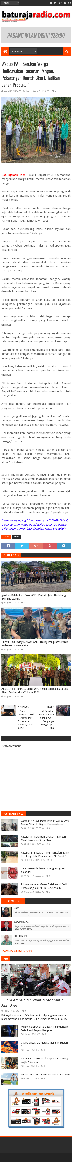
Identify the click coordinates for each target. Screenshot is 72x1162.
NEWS (16, 537)
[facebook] (51, 3)
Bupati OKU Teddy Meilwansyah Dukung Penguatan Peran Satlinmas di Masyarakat (34, 643)
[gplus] (60, 3)
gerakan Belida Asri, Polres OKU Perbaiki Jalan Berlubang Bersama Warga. (33, 597)
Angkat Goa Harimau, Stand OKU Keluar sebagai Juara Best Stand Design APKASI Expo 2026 (34, 690)
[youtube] (65, 3)
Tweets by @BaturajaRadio (16, 950)
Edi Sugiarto (20, 936)
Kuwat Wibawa (21, 922)
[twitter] (55, 3)
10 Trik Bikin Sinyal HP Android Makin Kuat (45, 1074)
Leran (16, 908)
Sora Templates (30, 1157)
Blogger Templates (52, 1157)
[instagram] (69, 3)
